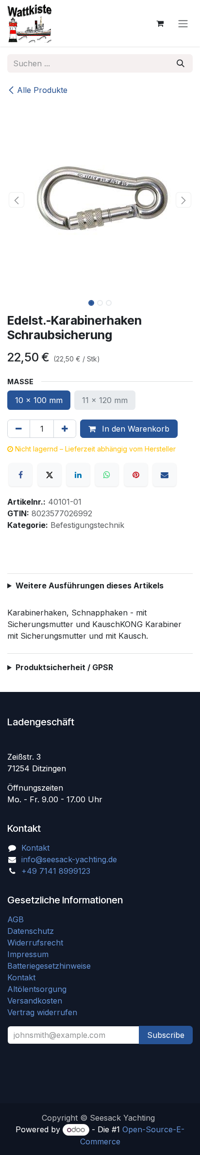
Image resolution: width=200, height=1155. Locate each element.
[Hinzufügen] (64, 429)
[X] (49, 474)
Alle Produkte (42, 90)
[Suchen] (180, 63)
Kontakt (35, 848)
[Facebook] (20, 474)
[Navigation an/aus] (183, 23)
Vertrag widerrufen (42, 1012)
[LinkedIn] (78, 474)
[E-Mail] (164, 474)
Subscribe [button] (165, 1035)
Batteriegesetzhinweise (49, 966)
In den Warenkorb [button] (134, 429)
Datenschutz (30, 931)
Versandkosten (38, 1000)
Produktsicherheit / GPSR (64, 667)
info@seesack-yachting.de (69, 859)
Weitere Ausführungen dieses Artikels (90, 585)
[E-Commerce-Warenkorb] (159, 23)
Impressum (28, 954)
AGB (16, 919)
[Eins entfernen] (18, 429)
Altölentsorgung (37, 989)
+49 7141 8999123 (55, 871)
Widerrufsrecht (35, 942)
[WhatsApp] (106, 474)
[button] (16, 200)
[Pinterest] (136, 474)
